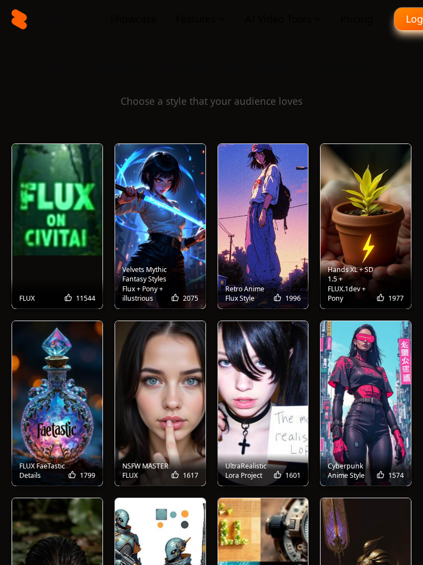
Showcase (133, 18)
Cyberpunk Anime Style (346, 471)
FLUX (27, 298)
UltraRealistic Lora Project (246, 471)
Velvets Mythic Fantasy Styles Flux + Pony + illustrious (144, 284)
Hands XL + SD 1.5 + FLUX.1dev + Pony (350, 284)
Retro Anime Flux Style (244, 293)
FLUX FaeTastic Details (42, 471)
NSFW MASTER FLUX (145, 471)
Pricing (356, 18)
